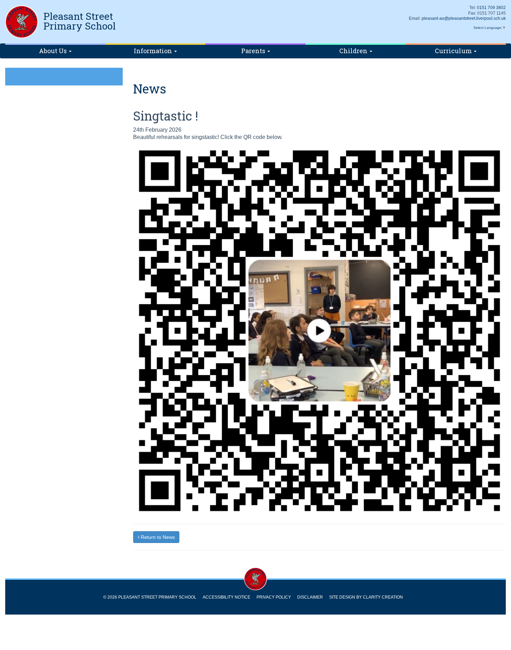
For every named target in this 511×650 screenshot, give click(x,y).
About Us (53, 51)
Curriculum (454, 51)
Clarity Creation (383, 597)
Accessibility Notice (226, 597)
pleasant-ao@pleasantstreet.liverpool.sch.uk (464, 18)
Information (153, 51)
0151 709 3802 (491, 7)
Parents (254, 51)
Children (354, 51)
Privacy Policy (274, 597)
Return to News (157, 537)
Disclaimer (310, 597)
